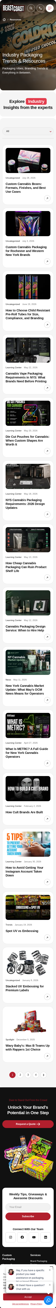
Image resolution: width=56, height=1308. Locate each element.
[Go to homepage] (13, 8)
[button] (31, 8)
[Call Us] (40, 8)
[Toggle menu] (50, 8)
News (8, 679)
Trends (9, 924)
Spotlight (10, 1039)
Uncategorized (13, 178)
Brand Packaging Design (38, 1263)
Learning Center (14, 367)
